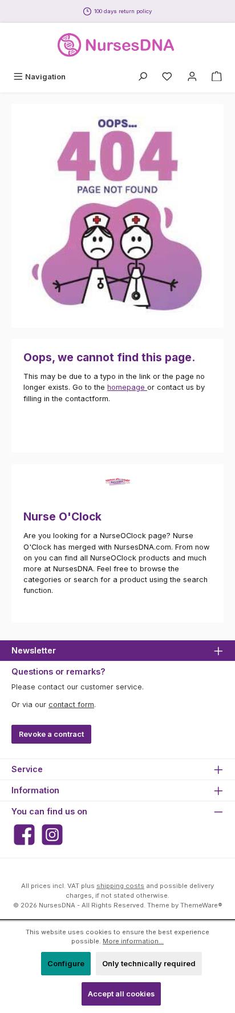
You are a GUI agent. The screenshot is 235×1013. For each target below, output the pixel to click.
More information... (133, 941)
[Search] (142, 76)
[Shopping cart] (216, 76)
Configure (65, 963)
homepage (127, 387)
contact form (71, 704)
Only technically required (149, 963)
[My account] (192, 76)
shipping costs (120, 886)
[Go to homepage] (117, 45)
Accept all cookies (121, 994)
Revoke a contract (51, 734)
